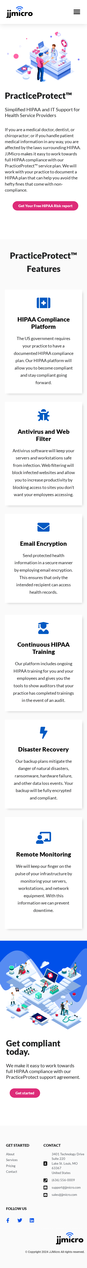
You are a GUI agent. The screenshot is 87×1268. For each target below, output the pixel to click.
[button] (76, 12)
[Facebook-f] (7, 1220)
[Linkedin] (32, 1220)
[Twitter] (19, 1220)
